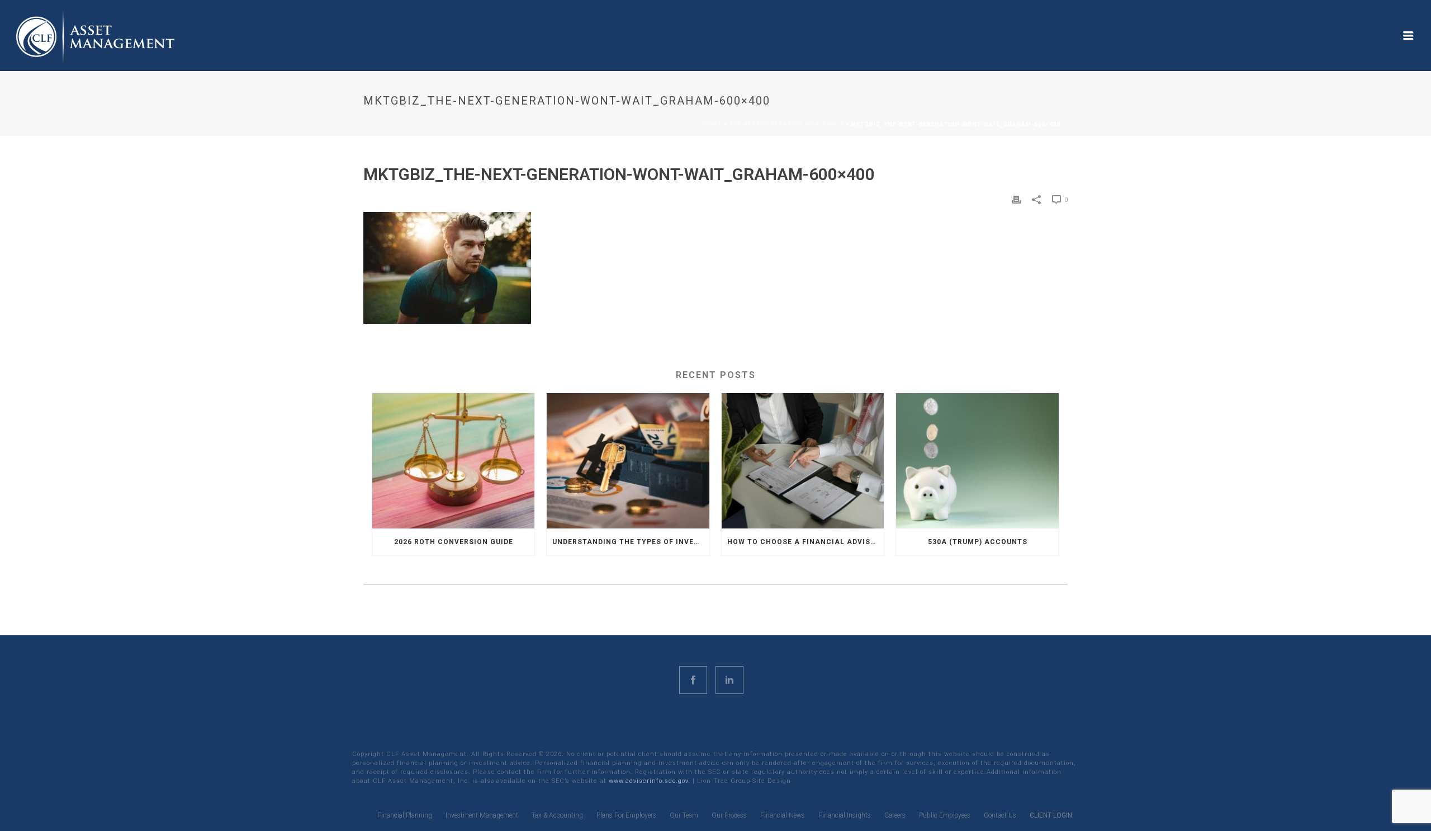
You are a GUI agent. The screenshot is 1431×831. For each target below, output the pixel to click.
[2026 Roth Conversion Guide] (453, 460)
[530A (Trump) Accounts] (977, 460)
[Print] (1016, 199)
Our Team (684, 815)
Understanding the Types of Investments (630, 542)
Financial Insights (844, 815)
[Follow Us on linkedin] (729, 680)
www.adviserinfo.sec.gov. (649, 781)
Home (712, 124)
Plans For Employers (626, 815)
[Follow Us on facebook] (693, 680)
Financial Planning (404, 815)
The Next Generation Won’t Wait (786, 124)
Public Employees (944, 815)
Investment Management (482, 815)
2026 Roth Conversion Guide (453, 542)
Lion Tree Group (723, 781)
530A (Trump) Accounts (977, 542)
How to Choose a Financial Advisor (804, 542)
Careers (895, 815)
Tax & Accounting (557, 815)
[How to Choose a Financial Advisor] (803, 460)
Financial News (782, 815)
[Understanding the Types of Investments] (628, 460)
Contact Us (1000, 815)
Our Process (729, 815)
